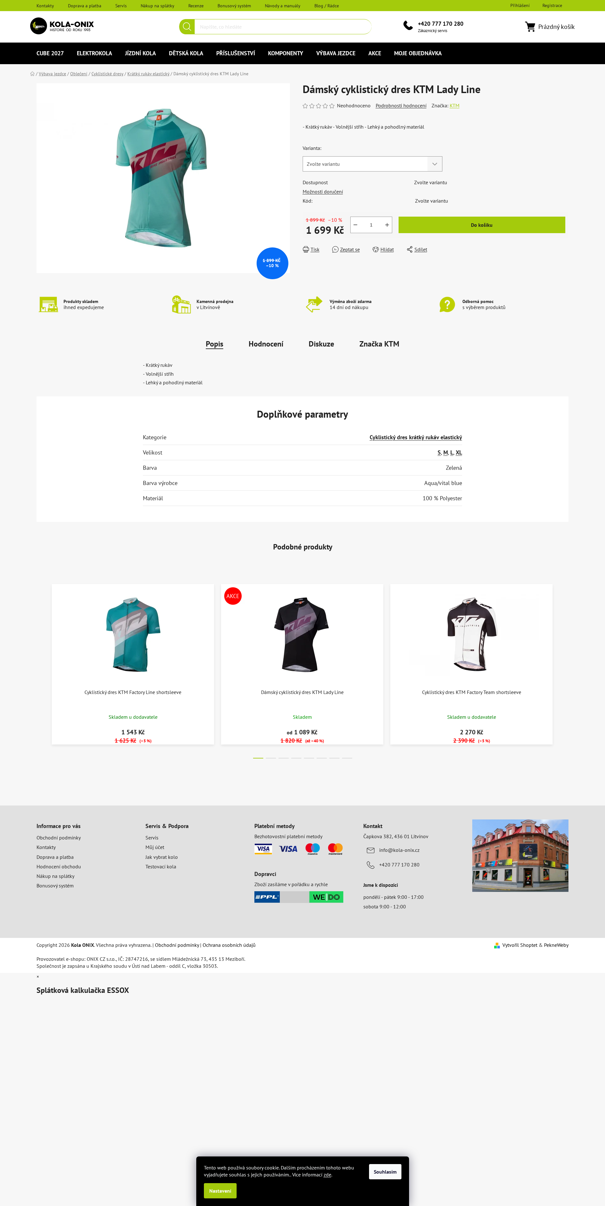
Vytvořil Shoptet (519, 945)
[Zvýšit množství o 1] (387, 225)
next (563, 669)
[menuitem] (50, 53)
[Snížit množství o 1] (355, 225)
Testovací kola (160, 866)
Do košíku (482, 225)
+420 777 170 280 (440, 23)
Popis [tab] (214, 344)
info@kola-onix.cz (399, 850)
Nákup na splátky (157, 6)
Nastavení (220, 1191)
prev (42, 669)
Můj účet (154, 847)
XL (459, 452)
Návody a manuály (282, 6)
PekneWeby (556, 945)
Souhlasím (385, 1172)
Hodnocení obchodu (59, 866)
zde (327, 1174)
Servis (121, 6)
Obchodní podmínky (59, 837)
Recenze (196, 6)
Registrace (552, 5)
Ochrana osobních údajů (229, 945)
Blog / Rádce (326, 6)
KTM (455, 105)
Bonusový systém (234, 6)
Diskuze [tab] (321, 344)
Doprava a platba (84, 6)
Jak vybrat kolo (161, 857)
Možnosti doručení (323, 191)
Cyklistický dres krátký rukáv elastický (416, 437)
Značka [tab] (379, 344)
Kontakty (45, 6)
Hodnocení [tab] (266, 344)
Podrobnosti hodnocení (401, 105)
